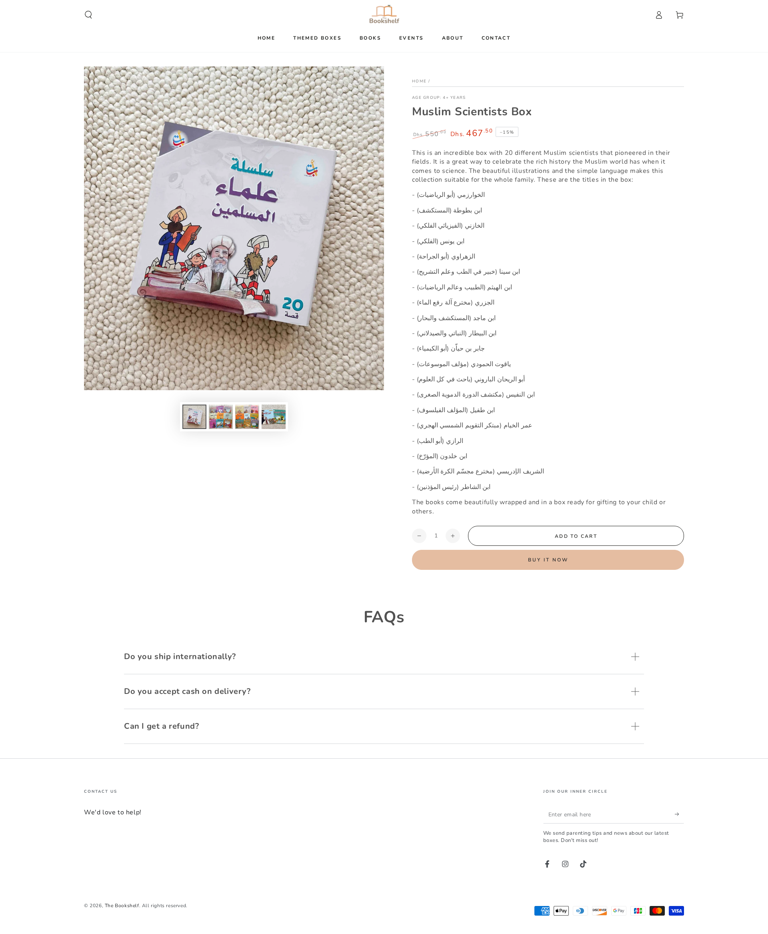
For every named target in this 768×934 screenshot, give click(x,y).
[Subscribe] (679, 814)
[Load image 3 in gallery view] (247, 417)
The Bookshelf (122, 905)
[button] (88, 15)
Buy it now (548, 560)
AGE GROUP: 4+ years (439, 97)
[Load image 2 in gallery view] (221, 417)
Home (419, 81)
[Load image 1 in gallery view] (194, 417)
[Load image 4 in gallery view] (274, 417)
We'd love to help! (113, 812)
